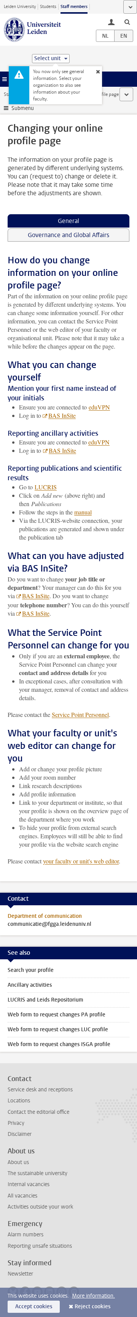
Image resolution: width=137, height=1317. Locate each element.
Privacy (16, 1123)
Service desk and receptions (40, 1089)
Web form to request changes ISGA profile (59, 1044)
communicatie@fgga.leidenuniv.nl (49, 924)
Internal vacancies (28, 1184)
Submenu (22, 108)
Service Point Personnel (80, 714)
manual (83, 512)
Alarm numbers (25, 1234)
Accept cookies (33, 1306)
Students (48, 7)
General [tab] (68, 221)
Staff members (74, 7)
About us (18, 1162)
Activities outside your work (40, 1206)
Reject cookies (92, 1306)
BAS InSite (62, 415)
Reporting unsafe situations (40, 1246)
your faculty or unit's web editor (81, 861)
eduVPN (99, 407)
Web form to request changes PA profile (56, 1014)
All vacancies (22, 1195)
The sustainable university (37, 1173)
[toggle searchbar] (127, 22)
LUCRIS (46, 487)
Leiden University (20, 7)
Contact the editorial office (38, 1112)
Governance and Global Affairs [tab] (68, 235)
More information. (93, 1295)
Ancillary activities (30, 985)
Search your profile (31, 970)
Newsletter (20, 1273)
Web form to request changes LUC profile (58, 1029)
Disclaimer (20, 1134)
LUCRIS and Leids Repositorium (45, 999)
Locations (19, 1100)
